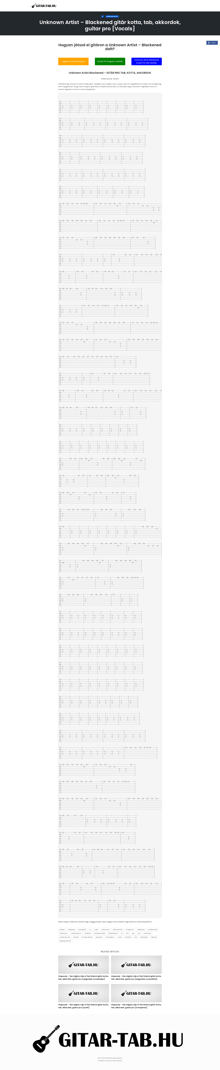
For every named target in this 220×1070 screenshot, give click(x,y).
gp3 (127, 933)
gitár (96, 929)
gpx (139, 933)
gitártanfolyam (99, 933)
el (90, 929)
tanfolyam (144, 937)
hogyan (75, 937)
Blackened (82, 929)
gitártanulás (113, 933)
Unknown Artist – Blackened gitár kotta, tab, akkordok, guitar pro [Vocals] (110, 25)
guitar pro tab (64, 937)
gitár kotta (105, 929)
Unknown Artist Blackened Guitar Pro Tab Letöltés (146, 61)
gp (122, 933)
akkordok (71, 929)
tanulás (154, 937)
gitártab (88, 933)
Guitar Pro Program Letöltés (110, 61)
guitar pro (147, 933)
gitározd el (63, 933)
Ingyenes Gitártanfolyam (73, 61)
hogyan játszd (87, 937)
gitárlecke (141, 929)
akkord (62, 929)
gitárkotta (130, 929)
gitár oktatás (118, 929)
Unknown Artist (112, 16)
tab (135, 937)
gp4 (133, 933)
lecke (120, 937)
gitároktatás (153, 929)
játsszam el (110, 937)
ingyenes (99, 937)
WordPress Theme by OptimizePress (110, 1061)
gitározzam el (76, 933)
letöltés (128, 937)
